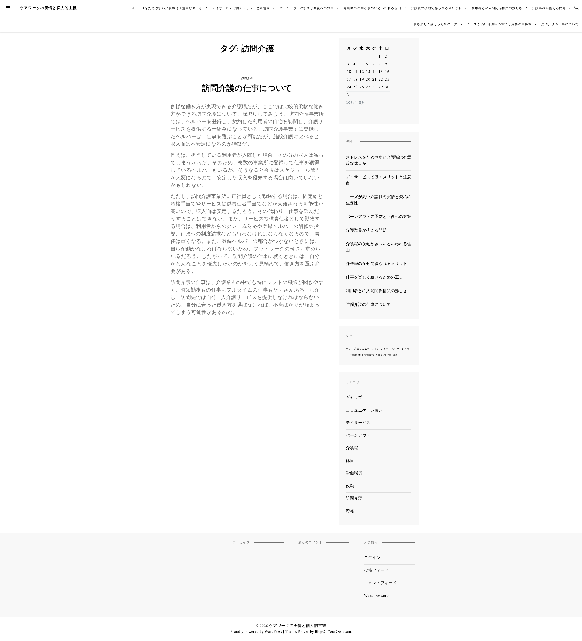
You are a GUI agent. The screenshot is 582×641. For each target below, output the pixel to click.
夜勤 (377, 355)
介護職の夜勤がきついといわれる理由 (372, 8)
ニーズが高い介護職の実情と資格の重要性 (499, 24)
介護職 (353, 355)
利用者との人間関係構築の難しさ (497, 8)
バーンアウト (358, 435)
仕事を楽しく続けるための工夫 (434, 24)
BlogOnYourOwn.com (333, 631)
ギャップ (351, 349)
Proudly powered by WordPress (256, 631)
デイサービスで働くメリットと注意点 (241, 8)
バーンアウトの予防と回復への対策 (307, 8)
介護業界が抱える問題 (549, 8)
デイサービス (388, 349)
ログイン (372, 557)
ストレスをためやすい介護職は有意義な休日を (167, 8)
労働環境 (369, 355)
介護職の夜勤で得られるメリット (436, 8)
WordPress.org (376, 595)
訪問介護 (247, 78)
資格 (395, 355)
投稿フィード (376, 570)
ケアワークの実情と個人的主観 (48, 8)
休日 (360, 355)
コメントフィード (380, 583)
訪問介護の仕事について (560, 24)
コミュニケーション (368, 349)
